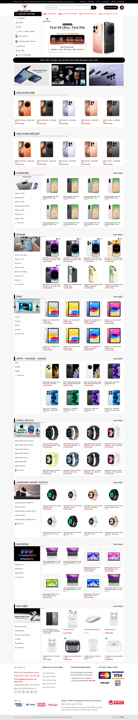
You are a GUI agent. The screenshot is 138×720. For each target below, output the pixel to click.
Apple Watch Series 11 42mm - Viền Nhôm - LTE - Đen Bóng (93, 471)
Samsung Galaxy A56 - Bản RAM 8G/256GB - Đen (71, 197)
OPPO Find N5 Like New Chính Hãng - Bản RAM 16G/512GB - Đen (72, 382)
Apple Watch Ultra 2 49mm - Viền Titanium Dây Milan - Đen (51, 444)
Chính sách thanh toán (49, 684)
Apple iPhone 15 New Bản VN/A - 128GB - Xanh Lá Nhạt (114, 285)
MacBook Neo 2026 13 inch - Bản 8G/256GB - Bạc (92, 568)
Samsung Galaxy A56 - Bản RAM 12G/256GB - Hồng (113, 223)
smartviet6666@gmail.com (27, 688)
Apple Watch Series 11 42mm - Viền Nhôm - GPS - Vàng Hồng (114, 444)
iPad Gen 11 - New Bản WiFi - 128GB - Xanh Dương (92, 320)
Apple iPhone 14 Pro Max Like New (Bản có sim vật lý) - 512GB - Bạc (93, 258)
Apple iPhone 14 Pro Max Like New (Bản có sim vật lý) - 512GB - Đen (72, 258)
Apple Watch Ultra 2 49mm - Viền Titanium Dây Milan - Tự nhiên (71, 444)
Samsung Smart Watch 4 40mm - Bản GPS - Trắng (72, 506)
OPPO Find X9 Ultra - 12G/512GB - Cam (25, 121)
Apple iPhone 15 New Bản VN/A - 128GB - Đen (72, 285)
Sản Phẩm (90, 2)
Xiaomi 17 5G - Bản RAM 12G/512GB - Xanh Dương (112, 409)
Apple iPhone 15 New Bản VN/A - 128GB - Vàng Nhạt (93, 285)
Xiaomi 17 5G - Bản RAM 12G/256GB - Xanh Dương (50, 409)
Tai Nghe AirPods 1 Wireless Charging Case (92, 656)
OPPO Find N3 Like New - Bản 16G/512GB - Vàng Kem (51, 382)
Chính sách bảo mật (48, 687)
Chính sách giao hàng (49, 680)
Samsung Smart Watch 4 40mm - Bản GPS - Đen (52, 506)
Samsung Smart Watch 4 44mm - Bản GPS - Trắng (93, 533)
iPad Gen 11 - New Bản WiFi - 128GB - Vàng (72, 320)
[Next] (120, 36)
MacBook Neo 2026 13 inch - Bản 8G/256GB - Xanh (92, 594)
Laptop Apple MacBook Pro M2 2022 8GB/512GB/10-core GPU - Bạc (52, 562)
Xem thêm (117, 173)
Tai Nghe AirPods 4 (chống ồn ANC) (51, 656)
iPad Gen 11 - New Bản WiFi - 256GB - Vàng (72, 347)
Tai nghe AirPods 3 (68, 629)
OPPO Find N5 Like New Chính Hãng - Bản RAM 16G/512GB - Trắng (93, 382)
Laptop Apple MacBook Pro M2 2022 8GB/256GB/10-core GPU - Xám (72, 588)
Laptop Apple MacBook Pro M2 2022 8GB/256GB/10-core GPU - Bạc (72, 562)
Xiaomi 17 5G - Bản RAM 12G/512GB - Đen (91, 409)
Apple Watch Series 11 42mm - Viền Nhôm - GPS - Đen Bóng (93, 444)
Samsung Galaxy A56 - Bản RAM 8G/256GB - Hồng (113, 197)
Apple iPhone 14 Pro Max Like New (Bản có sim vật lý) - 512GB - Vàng (114, 258)
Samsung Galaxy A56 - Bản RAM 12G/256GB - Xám (51, 223)
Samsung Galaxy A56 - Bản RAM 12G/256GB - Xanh (92, 223)
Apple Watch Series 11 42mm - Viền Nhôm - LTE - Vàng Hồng (114, 471)
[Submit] (93, 7)
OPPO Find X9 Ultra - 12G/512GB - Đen (47, 121)
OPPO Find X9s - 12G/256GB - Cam (90, 121)
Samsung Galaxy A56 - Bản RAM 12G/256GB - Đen (71, 223)
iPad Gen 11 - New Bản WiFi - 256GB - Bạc (51, 347)
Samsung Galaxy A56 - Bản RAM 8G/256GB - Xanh (92, 197)
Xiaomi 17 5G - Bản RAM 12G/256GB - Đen (112, 382)
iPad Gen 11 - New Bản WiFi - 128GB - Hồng (113, 320)
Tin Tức (97, 2)
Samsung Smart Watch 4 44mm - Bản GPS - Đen (72, 533)
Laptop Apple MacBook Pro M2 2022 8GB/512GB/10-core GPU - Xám (114, 588)
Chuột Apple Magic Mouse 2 (92, 629)
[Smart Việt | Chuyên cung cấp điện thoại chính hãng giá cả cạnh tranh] (27, 7)
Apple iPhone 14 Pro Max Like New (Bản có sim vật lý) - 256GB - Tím (52, 258)
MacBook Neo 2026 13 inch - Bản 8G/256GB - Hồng (113, 568)
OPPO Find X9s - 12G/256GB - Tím (68, 121)
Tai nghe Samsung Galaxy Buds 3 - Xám (72, 656)
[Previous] (46, 36)
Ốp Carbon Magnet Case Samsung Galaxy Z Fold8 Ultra (51, 630)
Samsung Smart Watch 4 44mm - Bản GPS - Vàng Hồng (114, 533)
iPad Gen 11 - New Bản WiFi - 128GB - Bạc (51, 320)
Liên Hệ (113, 2)
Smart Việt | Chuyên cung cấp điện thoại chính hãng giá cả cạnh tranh (52, 717)
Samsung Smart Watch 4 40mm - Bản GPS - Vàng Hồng (93, 506)
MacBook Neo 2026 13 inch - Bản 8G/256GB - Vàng (51, 594)
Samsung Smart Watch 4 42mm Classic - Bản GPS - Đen (114, 506)
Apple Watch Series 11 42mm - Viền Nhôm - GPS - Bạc (52, 471)
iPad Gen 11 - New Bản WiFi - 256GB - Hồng (113, 347)
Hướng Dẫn (105, 2)
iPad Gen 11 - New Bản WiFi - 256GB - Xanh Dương (92, 347)
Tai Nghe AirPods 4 (110, 629)
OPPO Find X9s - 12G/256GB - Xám (112, 121)
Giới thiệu (82, 2)
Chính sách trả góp (48, 673)
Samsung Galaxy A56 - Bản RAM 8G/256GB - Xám (51, 197)
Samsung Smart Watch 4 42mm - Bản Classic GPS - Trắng (52, 533)
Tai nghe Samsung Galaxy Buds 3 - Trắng (114, 656)
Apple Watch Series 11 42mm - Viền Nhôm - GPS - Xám (72, 471)
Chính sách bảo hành (48, 676)
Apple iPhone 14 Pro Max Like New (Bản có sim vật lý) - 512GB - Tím (52, 285)
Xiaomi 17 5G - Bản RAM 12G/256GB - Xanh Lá (70, 409)
